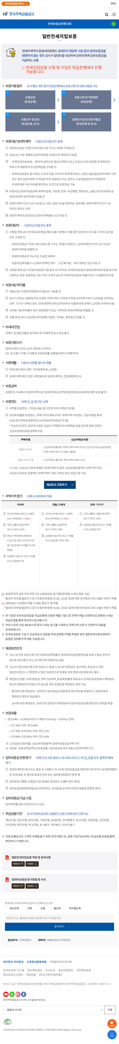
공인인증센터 (65, 970)
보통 (43, 908)
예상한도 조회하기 (56, 485)
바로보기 (16, 864)
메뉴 (113, 14)
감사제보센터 (34, 970)
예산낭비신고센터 (13, 975)
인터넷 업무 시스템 (13, 970)
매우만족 (14, 908)
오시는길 (50, 970)
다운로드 (30, 864)
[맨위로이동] (112, 1034)
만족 (29, 908)
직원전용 (31, 975)
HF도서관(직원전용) (50, 975)
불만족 (57, 908)
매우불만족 (75, 908)
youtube (6, 994)
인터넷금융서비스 (14, 3)
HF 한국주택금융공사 (18, 13)
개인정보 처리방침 (13, 962)
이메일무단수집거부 (61, 962)
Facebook (23, 994)
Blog (12, 994)
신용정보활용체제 (36, 962)
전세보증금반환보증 (59, 24)
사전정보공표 (83, 970)
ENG (113, 3)
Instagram (17, 994)
